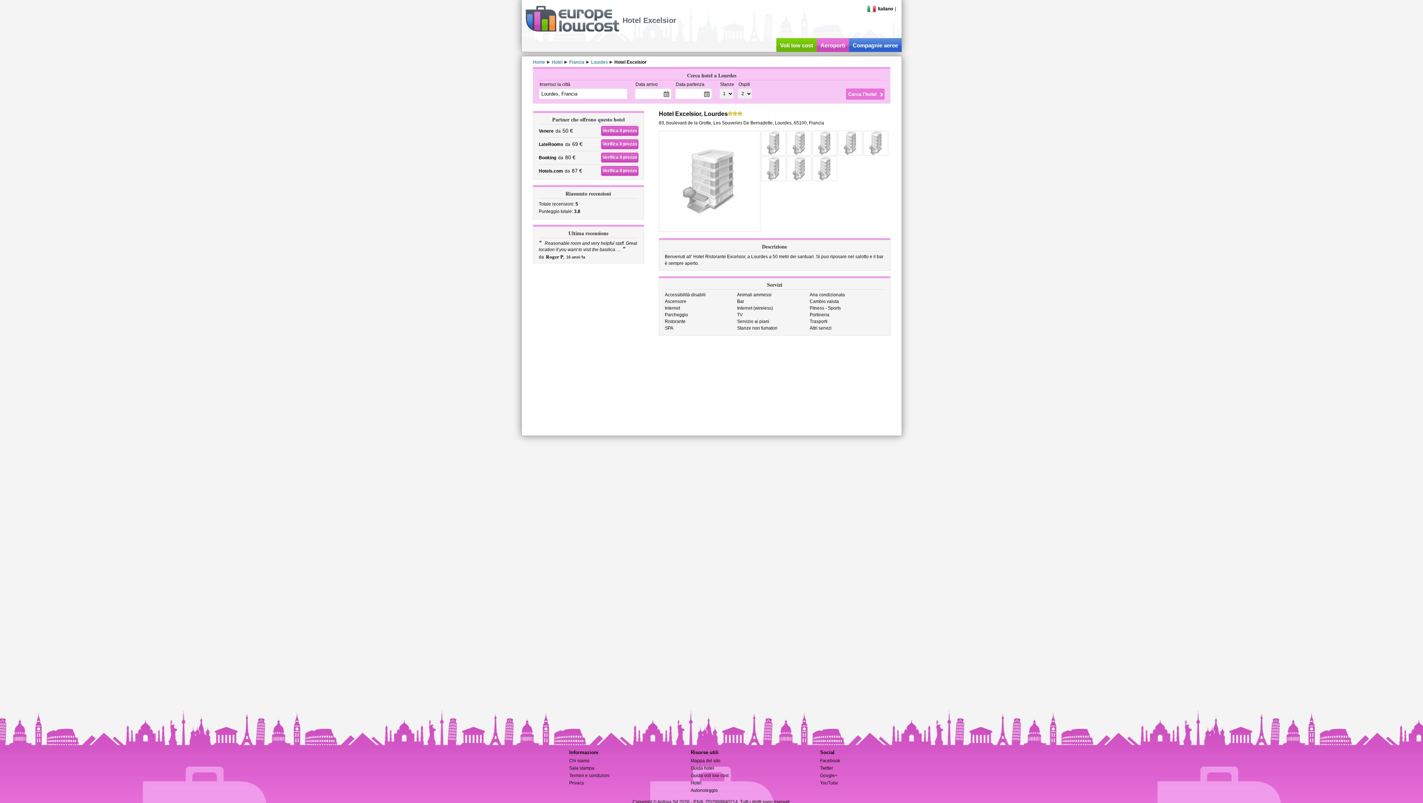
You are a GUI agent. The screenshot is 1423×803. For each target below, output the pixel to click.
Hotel (696, 783)
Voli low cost (796, 45)
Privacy (576, 783)
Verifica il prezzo (620, 130)
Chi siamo (579, 760)
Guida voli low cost (710, 775)
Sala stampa (581, 768)
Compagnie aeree (875, 45)
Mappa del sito (705, 760)
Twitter (826, 768)
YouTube (829, 783)
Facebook (830, 760)
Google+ (828, 775)
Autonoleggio (704, 790)
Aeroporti (832, 45)
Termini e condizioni (589, 775)
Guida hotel (702, 768)
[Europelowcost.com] (572, 30)
